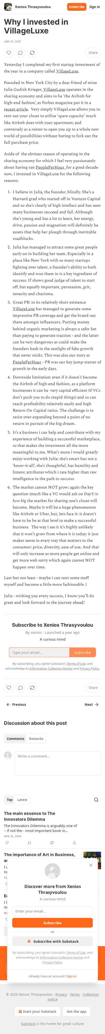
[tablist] (25, 739)
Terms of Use (76, 952)
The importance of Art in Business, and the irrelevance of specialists (39, 857)
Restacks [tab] (36, 739)
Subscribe (76, 7)
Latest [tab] (22, 800)
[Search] (96, 800)
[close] (91, 865)
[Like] (9, 53)
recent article (16, 109)
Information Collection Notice (61, 957)
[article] (52, 828)
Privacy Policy (52, 962)
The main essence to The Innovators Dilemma (29, 816)
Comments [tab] (15, 739)
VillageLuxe (67, 71)
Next (89, 704)
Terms (75, 994)
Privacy (61, 994)
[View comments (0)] (20, 53)
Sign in (94, 7)
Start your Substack (39, 1011)
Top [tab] (9, 800)
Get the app (76, 1011)
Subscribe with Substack (56, 941)
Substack (28, 1023)
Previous (19, 704)
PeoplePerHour (51, 167)
